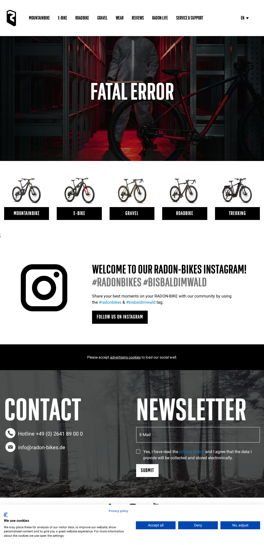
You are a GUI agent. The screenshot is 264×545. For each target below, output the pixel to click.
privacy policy (191, 451)
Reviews (138, 18)
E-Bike (62, 18)
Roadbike (82, 18)
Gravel (102, 18)
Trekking (237, 213)
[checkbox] (138, 451)
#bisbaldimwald (140, 302)
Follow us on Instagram (120, 317)
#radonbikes (110, 302)
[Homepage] (11, 18)
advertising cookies (125, 357)
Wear (119, 18)
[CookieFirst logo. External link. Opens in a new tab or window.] (6, 515)
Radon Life (160, 18)
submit (147, 470)
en (242, 18)
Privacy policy (118, 511)
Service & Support (189, 18)
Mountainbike (39, 18)
